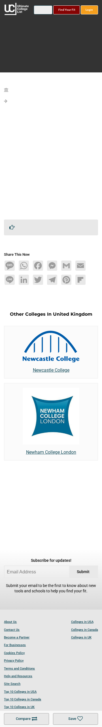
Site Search (12, 684)
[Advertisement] (51, 164)
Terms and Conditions (19, 668)
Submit (83, 571)
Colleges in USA (82, 622)
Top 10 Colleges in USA (20, 692)
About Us (10, 622)
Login (89, 9)
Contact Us (12, 630)
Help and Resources (18, 676)
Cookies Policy (14, 653)
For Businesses (15, 645)
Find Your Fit (66, 9)
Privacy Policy (14, 661)
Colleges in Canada (84, 630)
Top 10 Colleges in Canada (22, 699)
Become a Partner (16, 637)
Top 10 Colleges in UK (19, 707)
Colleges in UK (81, 637)
